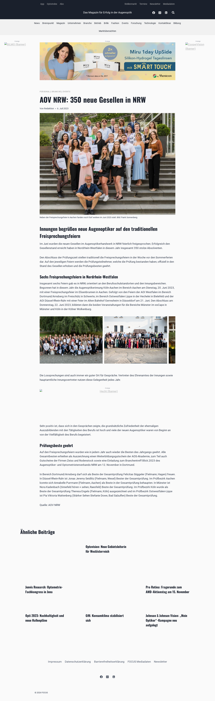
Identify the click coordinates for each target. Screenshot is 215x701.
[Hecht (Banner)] (107, 401)
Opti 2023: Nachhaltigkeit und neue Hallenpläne (44, 618)
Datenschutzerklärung (78, 661)
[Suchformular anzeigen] (173, 12)
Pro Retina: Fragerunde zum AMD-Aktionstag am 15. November (167, 589)
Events (125, 23)
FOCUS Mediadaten (139, 661)
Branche (87, 23)
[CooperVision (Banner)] (198, 89)
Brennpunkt (48, 23)
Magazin (61, 23)
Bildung (177, 23)
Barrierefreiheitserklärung (109, 661)
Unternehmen (74, 23)
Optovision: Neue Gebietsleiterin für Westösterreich (106, 549)
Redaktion (49, 108)
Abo (62, 4)
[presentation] (47, 559)
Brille (106, 23)
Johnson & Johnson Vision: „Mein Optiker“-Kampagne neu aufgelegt (166, 620)
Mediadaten (169, 4)
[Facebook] (153, 12)
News (37, 23)
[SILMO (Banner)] (17, 89)
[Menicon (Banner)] (107, 61)
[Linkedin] (166, 12)
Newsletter (155, 4)
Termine (143, 4)
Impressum (55, 661)
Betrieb (97, 23)
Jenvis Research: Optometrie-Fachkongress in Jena (44, 589)
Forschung (136, 23)
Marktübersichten (107, 31)
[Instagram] (160, 12)
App (42, 4)
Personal (45, 92)
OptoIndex (52, 4)
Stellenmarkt (130, 4)
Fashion (115, 23)
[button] (71, 340)
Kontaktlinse (164, 23)
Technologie (150, 23)
